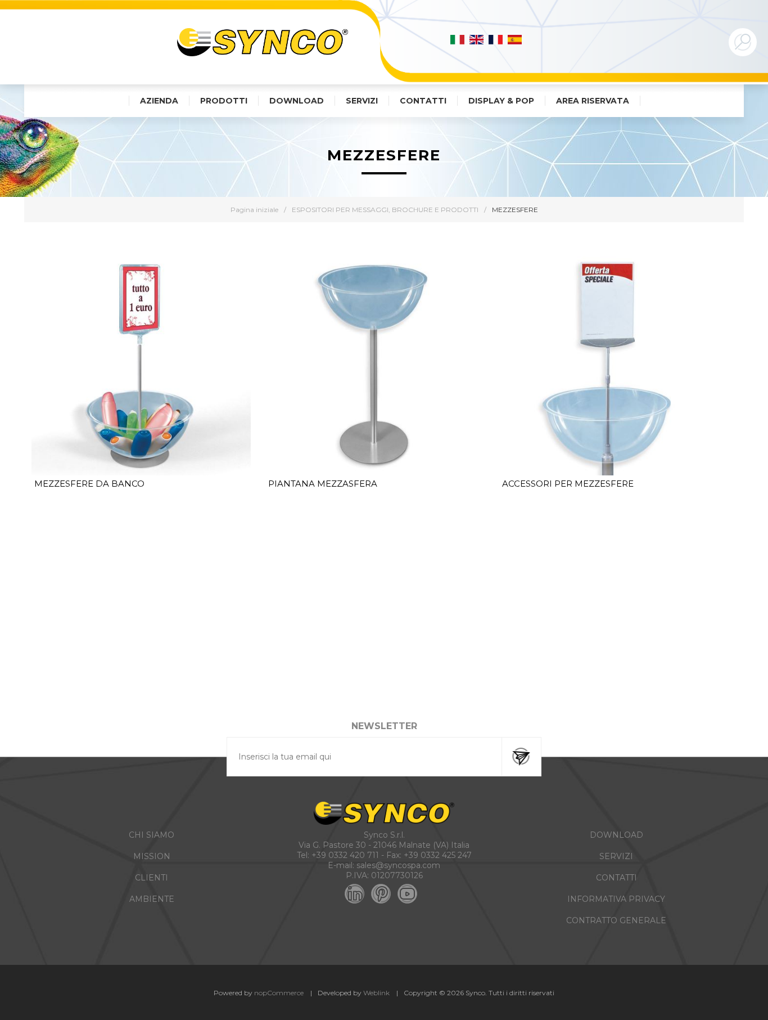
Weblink (376, 992)
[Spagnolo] (515, 39)
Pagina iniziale (254, 209)
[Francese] (496, 39)
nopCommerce (279, 992)
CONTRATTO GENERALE (616, 920)
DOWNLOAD (616, 835)
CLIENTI (151, 878)
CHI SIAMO (151, 835)
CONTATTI (616, 878)
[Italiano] (458, 39)
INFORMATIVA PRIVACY (616, 899)
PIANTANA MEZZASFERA (322, 483)
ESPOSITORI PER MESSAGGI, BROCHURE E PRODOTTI (385, 209)
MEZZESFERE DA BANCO (89, 483)
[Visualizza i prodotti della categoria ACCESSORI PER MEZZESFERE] (609, 365)
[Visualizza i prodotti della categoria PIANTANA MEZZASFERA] (375, 365)
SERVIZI (616, 856)
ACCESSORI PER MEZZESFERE (568, 483)
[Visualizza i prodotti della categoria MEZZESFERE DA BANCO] (141, 365)
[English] (477, 39)
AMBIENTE (151, 899)
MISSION (151, 856)
